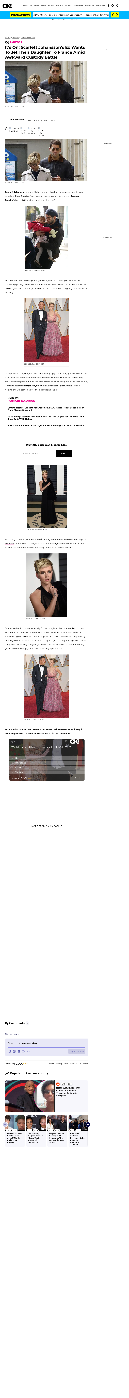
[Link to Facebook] (108, 5)
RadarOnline (65, 386)
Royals (51, 5)
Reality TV (27, 5)
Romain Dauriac (28, 37)
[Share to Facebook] (14, 128)
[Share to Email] (41, 128)
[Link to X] (117, 5)
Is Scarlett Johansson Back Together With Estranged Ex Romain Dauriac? (46, 425)
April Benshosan (17, 119)
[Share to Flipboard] (32, 128)
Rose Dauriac (22, 196)
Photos (15, 37)
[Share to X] (23, 128)
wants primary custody (36, 280)
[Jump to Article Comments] (6, 128)
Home (7, 37)
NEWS (36, 5)
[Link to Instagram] (112, 5)
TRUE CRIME (78, 5)
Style (43, 5)
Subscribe (100, 5)
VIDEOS (68, 5)
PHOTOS (59, 5)
